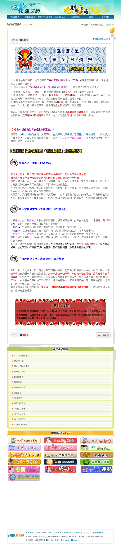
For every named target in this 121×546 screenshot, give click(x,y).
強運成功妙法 (60, 17)
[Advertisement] (60, 503)
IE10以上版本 (53, 539)
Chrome (65, 539)
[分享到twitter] (26, 39)
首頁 (86, 24)
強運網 (73, 536)
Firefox (75, 539)
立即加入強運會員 (29, 134)
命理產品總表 (30, 17)
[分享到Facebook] (21, 39)
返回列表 (102, 334)
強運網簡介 (14, 17)
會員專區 (105, 17)
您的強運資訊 (98, 532)
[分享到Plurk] (23, 39)
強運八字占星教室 (45, 17)
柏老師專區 (75, 17)
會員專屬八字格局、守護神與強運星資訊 (74, 134)
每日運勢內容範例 (103, 39)
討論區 (90, 17)
